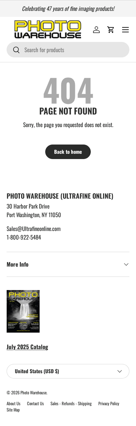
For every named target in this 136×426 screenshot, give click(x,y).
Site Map (13, 410)
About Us (13, 403)
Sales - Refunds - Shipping (71, 403)
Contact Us (35, 403)
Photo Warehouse (33, 392)
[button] (111, 29)
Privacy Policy (108, 403)
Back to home (68, 151)
